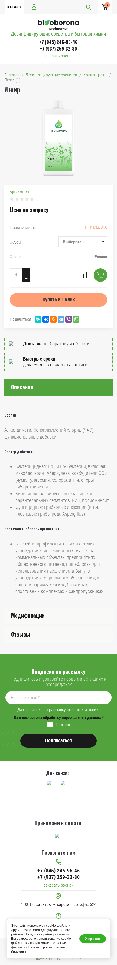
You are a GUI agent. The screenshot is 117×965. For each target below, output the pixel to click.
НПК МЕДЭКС (96, 227)
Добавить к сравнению (84, 275)
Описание (22, 387)
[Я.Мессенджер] (38, 319)
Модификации (28, 615)
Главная (12, 74)
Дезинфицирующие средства (51, 74)
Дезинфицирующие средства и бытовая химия (58, 34)
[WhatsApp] (76, 319)
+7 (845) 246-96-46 (58, 42)
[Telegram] (61, 319)
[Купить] (100, 275)
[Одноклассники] (53, 319)
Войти (34, 7)
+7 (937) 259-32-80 (58, 48)
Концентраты (95, 74)
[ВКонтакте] (45, 319)
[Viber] (68, 319)
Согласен (63, 724)
